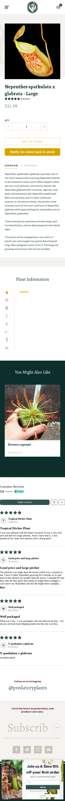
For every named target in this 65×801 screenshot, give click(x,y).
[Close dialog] (61, 761)
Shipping (30, 165)
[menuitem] (32, 7)
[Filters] (54, 502)
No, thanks (43, 796)
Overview (11, 165)
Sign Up (43, 787)
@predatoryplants (28, 687)
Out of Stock (32, 141)
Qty (7, 120)
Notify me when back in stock (32, 152)
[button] (13, 98)
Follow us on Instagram (27, 681)
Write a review (25, 502)
